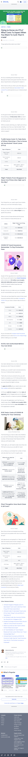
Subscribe (14, 699)
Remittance (16, 728)
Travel (9, 27)
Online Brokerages (18, 719)
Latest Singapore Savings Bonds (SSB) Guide (19, 742)
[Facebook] (5, 755)
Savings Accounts (17, 724)
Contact (2, 719)
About (2, 717)
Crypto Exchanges (18, 722)
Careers (2, 720)
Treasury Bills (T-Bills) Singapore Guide (18, 739)
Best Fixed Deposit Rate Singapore (19, 735)
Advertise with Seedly (5, 737)
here (22, 703)
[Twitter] (2, 755)
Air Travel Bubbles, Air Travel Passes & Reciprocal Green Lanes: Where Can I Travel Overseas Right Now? (15, 632)
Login (25, 1)
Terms (2, 724)
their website (4, 388)
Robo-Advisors (17, 720)
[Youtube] (14, 755)
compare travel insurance (18, 333)
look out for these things (19, 335)
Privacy (2, 722)
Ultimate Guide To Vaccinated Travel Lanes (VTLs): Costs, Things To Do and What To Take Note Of (15, 613)
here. (6, 658)
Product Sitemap (17, 730)
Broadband (16, 726)
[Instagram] (8, 755)
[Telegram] (11, 755)
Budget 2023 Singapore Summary (19, 749)
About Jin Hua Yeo (9, 650)
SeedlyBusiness (4, 735)
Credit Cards (16, 717)
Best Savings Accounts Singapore (19, 745)
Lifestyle (3, 27)
